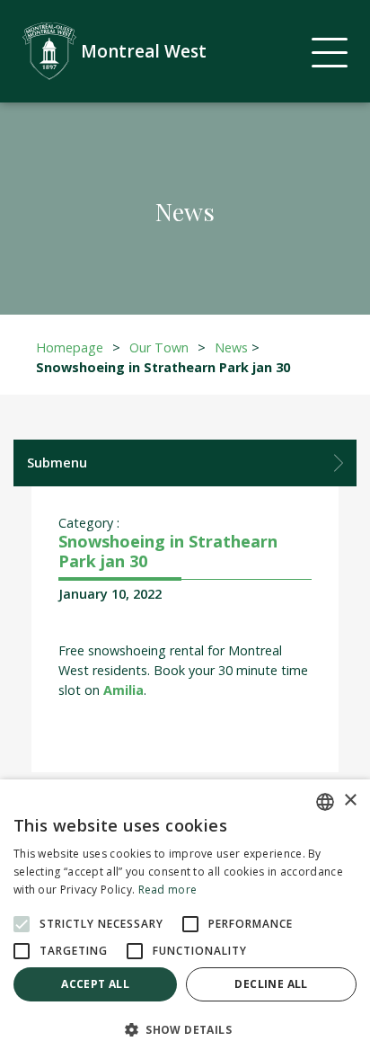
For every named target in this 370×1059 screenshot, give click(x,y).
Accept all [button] (95, 984)
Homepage (69, 347)
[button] (185, 1029)
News (231, 347)
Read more (168, 889)
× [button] (350, 800)
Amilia (123, 690)
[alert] (185, 919)
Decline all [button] (270, 984)
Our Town (159, 347)
